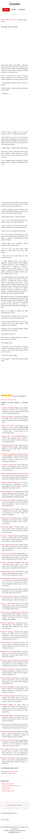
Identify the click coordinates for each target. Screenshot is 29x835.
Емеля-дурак (5, 416)
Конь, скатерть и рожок (8, 642)
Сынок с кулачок (6, 787)
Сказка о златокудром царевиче (10, 535)
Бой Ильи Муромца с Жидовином (11, 631)
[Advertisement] (14, 46)
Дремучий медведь (7, 704)
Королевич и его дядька (9, 651)
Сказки (14, 4)
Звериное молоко (6, 500)
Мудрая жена (5, 518)
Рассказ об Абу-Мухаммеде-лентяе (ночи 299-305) (15, 473)
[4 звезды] (8, 395)
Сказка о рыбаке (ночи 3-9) (9, 623)
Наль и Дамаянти (6, 491)
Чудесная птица (6, 758)
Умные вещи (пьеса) (8, 425)
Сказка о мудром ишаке (8, 790)
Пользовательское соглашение (14, 805)
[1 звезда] (2, 395)
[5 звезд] (11, 395)
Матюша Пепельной (7, 669)
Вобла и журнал (6, 789)
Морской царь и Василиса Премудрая (12, 436)
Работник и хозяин (13, 771)
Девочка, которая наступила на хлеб (11, 785)
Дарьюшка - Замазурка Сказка (8, 399)
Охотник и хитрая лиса (8, 740)
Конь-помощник (6, 571)
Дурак (3, 589)
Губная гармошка (6, 678)
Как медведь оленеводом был (10, 695)
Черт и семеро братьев (8, 603)
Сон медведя (5, 749)
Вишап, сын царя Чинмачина (9, 553)
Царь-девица (5, 715)
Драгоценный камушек (8, 783)
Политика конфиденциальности (9, 813)
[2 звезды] (4, 395)
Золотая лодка (6, 596)
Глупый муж (5, 724)
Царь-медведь (5, 544)
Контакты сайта (5, 819)
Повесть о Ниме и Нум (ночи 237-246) (12, 482)
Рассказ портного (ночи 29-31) (9, 731)
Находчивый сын (6, 509)
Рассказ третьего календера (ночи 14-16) (13, 612)
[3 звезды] (6, 395)
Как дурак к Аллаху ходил (9, 464)
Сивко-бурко (5, 526)
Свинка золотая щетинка (8, 407)
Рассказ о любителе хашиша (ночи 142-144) (13, 660)
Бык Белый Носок (11, 773)
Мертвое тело (6, 687)
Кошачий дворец (6, 445)
